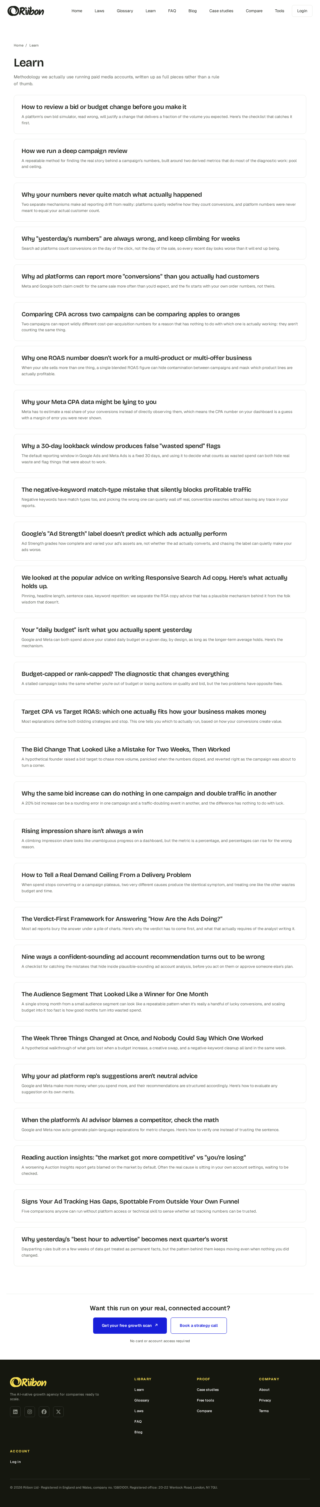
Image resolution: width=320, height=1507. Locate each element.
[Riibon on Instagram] (29, 1411)
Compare (254, 10)
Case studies (221, 10)
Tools (279, 10)
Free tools (205, 1400)
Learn (151, 10)
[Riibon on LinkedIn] (15, 1411)
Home (77, 10)
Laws (99, 10)
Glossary (125, 10)
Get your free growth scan (130, 1325)
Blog (192, 10)
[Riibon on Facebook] (44, 1411)
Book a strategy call (199, 1325)
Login (302, 10)
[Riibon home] (26, 11)
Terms (264, 1411)
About (264, 1389)
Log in (15, 1462)
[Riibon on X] (58, 1411)
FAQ (172, 10)
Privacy (265, 1400)
